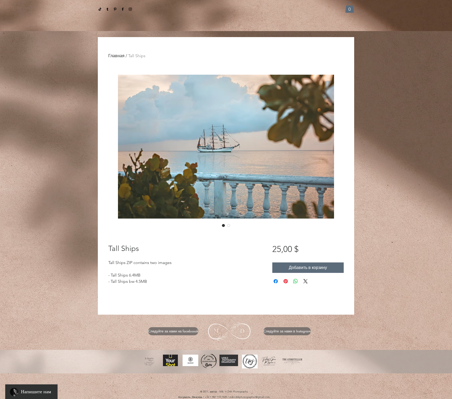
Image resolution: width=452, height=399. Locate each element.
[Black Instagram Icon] (130, 9)
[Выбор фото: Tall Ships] (223, 225)
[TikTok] (100, 9)
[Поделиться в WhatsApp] (295, 281)
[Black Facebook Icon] (123, 9)
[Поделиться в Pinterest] (285, 281)
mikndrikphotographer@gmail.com (249, 397)
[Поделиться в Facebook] (276, 281)
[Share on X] (305, 281)
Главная (116, 55)
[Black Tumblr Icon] (107, 9)
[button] (349, 7)
